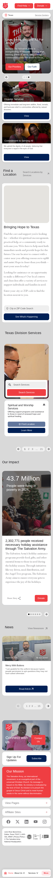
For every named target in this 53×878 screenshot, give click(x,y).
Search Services (27, 392)
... (37, 449)
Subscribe (36, 758)
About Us (20, 873)
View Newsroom (38, 628)
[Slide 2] (26, 77)
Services (33, 873)
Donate (40, 6)
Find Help (22, 6)
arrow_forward (48, 706)
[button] (18, 449)
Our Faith (32, 67)
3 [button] (32, 449)
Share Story (14, 598)
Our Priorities (14, 67)
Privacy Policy (19, 837)
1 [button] (25, 449)
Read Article (26, 689)
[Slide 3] (28, 77)
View (26, 116)
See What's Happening (26, 317)
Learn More (26, 430)
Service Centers (42, 15)
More (46, 873)
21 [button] (41, 449)
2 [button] (28, 449)
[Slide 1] (24, 77)
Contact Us (38, 740)
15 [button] (39, 706)
